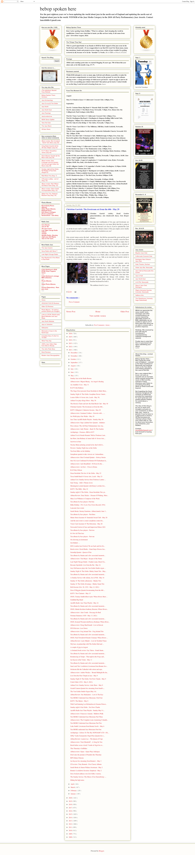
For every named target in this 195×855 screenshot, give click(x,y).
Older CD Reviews (47, 306)
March (73, 787)
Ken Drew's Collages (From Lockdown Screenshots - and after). (50, 213)
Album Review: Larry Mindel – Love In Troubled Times (88, 641)
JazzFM (44, 233)
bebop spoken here (58, 8)
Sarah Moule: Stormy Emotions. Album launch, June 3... (88, 511)
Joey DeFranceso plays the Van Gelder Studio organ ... (88, 568)
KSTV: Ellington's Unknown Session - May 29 (85, 410)
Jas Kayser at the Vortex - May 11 (81, 660)
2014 (70, 817)
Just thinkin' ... (75, 543)
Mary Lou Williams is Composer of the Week (85, 498)
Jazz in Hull (139, 276)
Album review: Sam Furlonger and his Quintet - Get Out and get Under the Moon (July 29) (50, 163)
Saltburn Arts (139, 295)
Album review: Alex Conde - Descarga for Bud (85, 612)
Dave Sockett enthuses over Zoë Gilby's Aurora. (85, 774)
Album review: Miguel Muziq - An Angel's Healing (87, 381)
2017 (70, 808)
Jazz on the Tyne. (48, 238)
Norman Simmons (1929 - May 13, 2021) (83, 615)
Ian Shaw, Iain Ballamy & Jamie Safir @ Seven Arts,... (88, 438)
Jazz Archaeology (47, 100)
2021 (70, 350)
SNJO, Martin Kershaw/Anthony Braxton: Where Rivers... (89, 609)
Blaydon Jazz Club (141, 253)
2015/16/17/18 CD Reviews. (51, 303)
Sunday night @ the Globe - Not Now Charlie (85, 707)
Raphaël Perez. (47, 210)
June (72, 372)
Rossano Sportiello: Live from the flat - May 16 (85, 565)
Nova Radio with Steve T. (50, 251)
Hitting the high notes (77, 780)
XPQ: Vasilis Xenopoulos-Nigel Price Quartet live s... (87, 736)
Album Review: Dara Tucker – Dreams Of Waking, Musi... (89, 495)
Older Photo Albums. (49, 209)
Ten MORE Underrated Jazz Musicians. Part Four (86, 698)
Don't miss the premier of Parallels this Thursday (85, 755)
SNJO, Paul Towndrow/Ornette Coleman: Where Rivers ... (89, 638)
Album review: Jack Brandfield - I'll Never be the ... (87, 464)
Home (97, 311)
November (74, 356)
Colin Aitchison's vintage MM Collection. (50, 276)
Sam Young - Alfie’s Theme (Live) (81, 483)
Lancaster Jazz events (77, 508)
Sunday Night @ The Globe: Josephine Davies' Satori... (88, 394)
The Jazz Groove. (47, 228)
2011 (70, 827)
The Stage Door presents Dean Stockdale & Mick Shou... (88, 391)
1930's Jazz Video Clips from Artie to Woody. (49, 345)
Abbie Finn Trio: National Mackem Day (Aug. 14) (49, 194)
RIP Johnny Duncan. (77, 758)
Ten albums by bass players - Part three (82, 514)
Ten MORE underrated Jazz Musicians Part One (85, 729)
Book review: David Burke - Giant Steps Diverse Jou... (88, 549)
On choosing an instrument (79, 539)
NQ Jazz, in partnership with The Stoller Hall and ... (87, 644)
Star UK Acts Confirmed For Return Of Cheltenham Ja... (88, 460)
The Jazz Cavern (47, 248)
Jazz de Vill (45, 226)
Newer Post (70, 311)
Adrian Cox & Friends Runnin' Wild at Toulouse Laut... (88, 435)
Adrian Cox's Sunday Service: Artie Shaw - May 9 (86, 685)
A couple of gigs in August (79, 647)
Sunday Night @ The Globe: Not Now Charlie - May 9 (88, 679)
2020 (70, 798)
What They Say (46, 341)
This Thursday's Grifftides (78, 748)
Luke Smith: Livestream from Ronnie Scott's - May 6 (87, 726)
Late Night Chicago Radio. (50, 230)
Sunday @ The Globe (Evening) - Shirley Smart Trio (87, 584)
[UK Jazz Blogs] (52, 51)
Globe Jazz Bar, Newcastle (144, 267)
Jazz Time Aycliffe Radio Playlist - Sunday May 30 (86, 419)
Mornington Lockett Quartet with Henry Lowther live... (88, 486)
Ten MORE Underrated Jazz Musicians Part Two (86, 723)
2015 (70, 814)
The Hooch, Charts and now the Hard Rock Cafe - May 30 (89, 404)
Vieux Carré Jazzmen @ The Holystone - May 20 (86, 524)
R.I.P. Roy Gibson (76, 470)
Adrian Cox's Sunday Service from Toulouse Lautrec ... (88, 479)
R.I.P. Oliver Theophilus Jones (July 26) (49, 151)
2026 (70, 333)
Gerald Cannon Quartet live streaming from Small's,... (87, 688)
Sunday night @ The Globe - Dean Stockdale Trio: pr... (88, 492)
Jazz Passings (46, 113)
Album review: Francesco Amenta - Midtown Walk (86, 714)
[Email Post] (75, 292)
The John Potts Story (48, 349)
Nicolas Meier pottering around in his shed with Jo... (87, 445)
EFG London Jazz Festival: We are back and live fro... (87, 546)
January (73, 794)
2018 (70, 804)
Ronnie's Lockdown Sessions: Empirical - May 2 (86, 770)
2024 (70, 340)
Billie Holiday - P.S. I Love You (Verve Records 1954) (87, 505)
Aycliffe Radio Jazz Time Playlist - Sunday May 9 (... (87, 710)
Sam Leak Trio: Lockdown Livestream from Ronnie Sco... (89, 666)
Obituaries (45, 327)
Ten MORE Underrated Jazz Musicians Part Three (86, 717)
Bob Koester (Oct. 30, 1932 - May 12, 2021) (84, 587)
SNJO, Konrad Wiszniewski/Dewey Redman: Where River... (90, 622)
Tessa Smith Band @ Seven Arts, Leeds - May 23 (86, 476)
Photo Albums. (47, 281)
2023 (70, 343)
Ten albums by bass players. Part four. (82, 502)
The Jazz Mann (46, 126)
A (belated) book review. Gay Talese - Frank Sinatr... (87, 650)
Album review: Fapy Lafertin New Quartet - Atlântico (87, 422)
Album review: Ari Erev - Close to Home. (83, 467)
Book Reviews (46, 352)
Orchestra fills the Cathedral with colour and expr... (86, 669)
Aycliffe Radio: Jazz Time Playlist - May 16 (84, 603)
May (72, 375)
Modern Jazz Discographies (50, 355)
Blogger (101, 851)
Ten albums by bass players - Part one (82, 536)
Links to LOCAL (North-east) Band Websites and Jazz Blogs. (51, 316)
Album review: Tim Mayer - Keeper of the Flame (86, 558)
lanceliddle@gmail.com (143, 430)
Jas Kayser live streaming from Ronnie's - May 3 (85, 761)
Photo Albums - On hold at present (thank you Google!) (51, 310)
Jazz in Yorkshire (47, 324)
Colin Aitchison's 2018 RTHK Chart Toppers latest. (49, 271)
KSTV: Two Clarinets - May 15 (80, 593)
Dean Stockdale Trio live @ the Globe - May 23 (85, 473)
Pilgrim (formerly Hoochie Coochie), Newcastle (143, 291)
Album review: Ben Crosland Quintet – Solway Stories (88, 457)
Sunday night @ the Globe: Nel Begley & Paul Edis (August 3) (50, 170)
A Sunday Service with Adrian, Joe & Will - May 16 (87, 578)
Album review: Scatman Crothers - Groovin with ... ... (87, 413)
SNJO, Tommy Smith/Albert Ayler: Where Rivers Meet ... (89, 596)
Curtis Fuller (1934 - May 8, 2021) (81, 682)
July (72, 369)
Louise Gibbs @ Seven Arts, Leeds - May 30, (85, 397)
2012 (70, 824)
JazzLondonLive (47, 116)
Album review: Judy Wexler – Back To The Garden (87, 429)
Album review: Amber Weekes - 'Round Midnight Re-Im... (89, 672)
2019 (70, 801)
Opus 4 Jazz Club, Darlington (141, 286)
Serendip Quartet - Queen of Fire (81, 552)
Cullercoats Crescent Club (143, 256)
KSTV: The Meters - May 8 (79, 701)
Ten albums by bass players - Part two (82, 530)
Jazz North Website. (48, 321)
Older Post (125, 311)
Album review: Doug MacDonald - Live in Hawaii (86, 625)
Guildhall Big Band (76, 600)
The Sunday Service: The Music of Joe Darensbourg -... (88, 777)
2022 (70, 346)
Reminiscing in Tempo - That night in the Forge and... (87, 657)
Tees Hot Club (46, 123)
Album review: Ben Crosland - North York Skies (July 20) (51, 141)
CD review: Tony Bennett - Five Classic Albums (86, 764)
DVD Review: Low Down (78, 628)
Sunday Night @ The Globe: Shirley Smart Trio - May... (88, 571)
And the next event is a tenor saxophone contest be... (87, 521)
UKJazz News (46, 129)
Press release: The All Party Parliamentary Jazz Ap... (87, 426)
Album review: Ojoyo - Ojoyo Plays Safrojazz (85, 751)
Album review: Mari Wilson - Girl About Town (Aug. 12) (50, 184)
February (74, 790)
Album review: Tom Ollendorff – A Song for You (86, 742)
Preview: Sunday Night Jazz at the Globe (83, 448)
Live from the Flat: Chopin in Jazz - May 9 (84, 675)
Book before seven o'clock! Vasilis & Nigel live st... (86, 745)
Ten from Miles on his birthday (80, 451)
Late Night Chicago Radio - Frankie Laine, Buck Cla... (88, 562)
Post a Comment (74, 302)
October (73, 359)
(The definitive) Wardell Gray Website (49, 91)
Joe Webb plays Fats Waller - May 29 (82, 416)
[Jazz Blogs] (146, 51)
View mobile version (97, 315)
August (73, 366)
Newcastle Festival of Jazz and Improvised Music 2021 (88, 527)
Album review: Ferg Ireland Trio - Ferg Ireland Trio (86, 631)
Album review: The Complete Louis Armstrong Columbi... (89, 720)
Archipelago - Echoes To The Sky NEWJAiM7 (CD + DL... (89, 732)
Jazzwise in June (75, 441)
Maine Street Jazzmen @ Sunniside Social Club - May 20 (88, 517)
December (74, 352)
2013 (70, 821)
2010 (70, 830)
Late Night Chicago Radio (50, 254)
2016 (70, 811)
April (72, 784)
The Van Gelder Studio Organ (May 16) (83, 691)
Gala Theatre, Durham (142, 264)
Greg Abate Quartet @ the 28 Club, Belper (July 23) (50, 146)
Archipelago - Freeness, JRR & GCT (82, 432)
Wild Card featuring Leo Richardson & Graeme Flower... (88, 704)
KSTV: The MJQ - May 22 (79, 489)
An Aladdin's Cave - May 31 (79, 385)
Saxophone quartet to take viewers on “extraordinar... (87, 454)
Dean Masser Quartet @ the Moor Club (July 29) (51, 156)
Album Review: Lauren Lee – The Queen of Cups (86, 739)
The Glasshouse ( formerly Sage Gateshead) (144, 299)
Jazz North (45, 106)
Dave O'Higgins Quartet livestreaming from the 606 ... (87, 590)
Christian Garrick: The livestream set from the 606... (87, 407)
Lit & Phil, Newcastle (141, 282)
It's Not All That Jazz (77, 533)
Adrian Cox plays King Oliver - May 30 (83, 400)
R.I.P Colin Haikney (77, 388)
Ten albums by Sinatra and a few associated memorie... (87, 555)
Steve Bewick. (46, 225)
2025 (70, 337)
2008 (70, 837)
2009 (70, 834)
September (74, 362)
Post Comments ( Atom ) (102, 325)
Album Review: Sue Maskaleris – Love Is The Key (86, 694)
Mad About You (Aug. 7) (49, 175)
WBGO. (44, 232)
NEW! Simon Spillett (48, 119)
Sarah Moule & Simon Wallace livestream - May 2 (86, 767)
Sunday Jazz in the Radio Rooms (81, 378)
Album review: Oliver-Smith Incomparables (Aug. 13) (50, 189)
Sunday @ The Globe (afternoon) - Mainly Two (85, 581)
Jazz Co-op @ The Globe (50, 103)
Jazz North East (47, 110)
